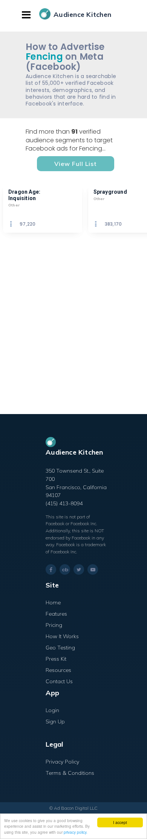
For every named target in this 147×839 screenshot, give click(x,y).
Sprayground (110, 192)
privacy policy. (75, 832)
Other (14, 205)
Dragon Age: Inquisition (24, 195)
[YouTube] (92, 569)
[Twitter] (79, 569)
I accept (120, 822)
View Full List (75, 163)
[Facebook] (51, 570)
